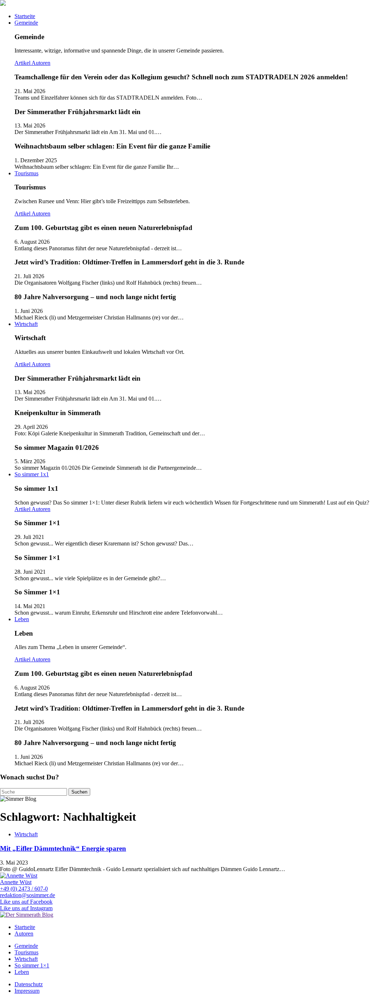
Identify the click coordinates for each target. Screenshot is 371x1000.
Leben (21, 619)
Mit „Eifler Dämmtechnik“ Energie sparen (63, 848)
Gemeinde (26, 23)
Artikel (23, 63)
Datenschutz (28, 984)
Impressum (26, 991)
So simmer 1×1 (31, 965)
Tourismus (26, 173)
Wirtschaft (26, 324)
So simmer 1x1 (31, 474)
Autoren (41, 63)
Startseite (24, 16)
